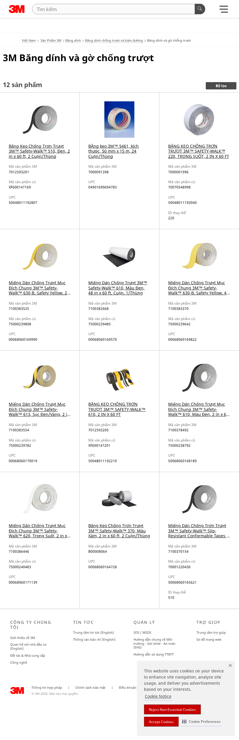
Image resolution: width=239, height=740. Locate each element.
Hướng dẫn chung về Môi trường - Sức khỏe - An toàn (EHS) (154, 643)
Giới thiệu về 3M (22, 637)
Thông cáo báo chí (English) (94, 639)
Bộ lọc (221, 86)
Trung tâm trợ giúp (211, 632)
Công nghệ (18, 662)
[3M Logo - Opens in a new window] (17, 9)
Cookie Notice (158, 696)
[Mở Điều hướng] (223, 10)
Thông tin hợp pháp (46, 688)
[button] (201, 721)
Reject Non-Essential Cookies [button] (172, 709)
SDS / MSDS (142, 632)
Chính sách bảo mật (90, 688)
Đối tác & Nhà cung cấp (27, 655)
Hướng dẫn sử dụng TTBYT (153, 654)
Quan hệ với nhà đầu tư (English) (28, 646)
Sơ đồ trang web (209, 639)
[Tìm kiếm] (200, 9)
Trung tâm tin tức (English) (93, 632)
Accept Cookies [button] (161, 721)
